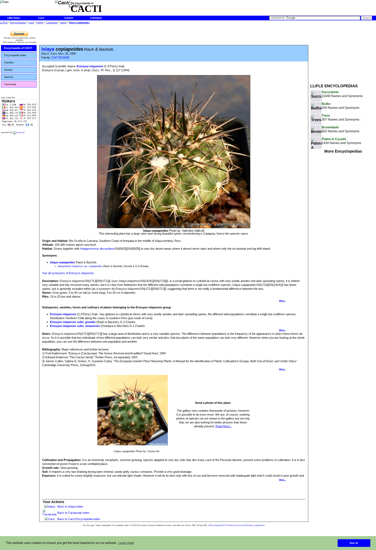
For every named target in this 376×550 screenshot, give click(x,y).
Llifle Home (13, 18)
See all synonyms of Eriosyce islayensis (68, 273)
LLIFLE (4, 22)
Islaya (63, 22)
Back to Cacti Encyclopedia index (78, 519)
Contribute (96, 18)
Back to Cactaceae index (73, 512)
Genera (8, 69)
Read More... (223, 426)
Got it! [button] (354, 543)
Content (68, 18)
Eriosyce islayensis (90, 66)
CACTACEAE (60, 57)
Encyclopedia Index (15, 55)
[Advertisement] (343, 52)
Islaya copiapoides (79, 22)
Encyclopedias (18, 22)
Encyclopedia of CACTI (18, 48)
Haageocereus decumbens (97, 248)
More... (282, 301)
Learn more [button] (126, 543)
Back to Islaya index (70, 506)
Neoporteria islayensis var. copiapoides (80, 266)
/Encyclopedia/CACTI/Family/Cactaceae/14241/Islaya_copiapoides (236, 525)
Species (8, 77)
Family (39, 22)
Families (9, 62)
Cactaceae (52, 22)
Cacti (41, 18)
